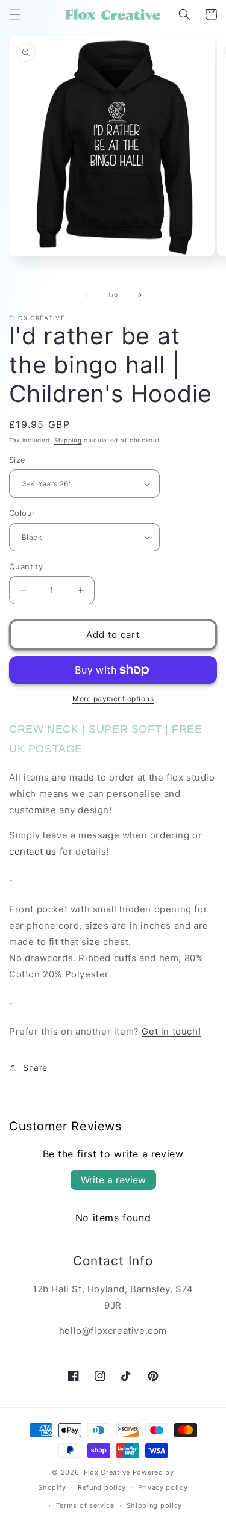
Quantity (26, 566)
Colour (22, 513)
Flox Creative (107, 1472)
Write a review (113, 1180)
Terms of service (85, 1505)
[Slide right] (140, 295)
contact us (33, 851)
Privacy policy (163, 1487)
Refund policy (102, 1487)
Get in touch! (171, 1031)
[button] (15, 14)
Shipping (68, 440)
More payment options (113, 698)
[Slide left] (87, 295)
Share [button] (35, 1067)
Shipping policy (155, 1505)
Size (17, 460)
